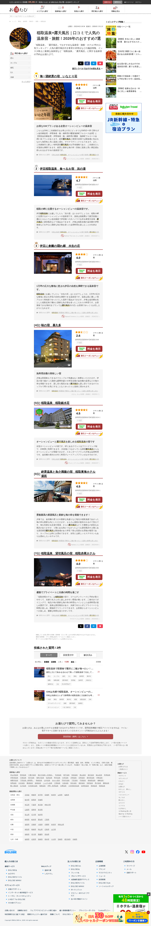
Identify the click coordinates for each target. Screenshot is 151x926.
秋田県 (53, 795)
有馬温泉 (13, 783)
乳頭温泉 (58, 775)
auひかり (11, 873)
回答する (107, 2)
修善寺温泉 (14, 780)
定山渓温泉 (14, 775)
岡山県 (40, 829)
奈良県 (53, 824)
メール (129, 869)
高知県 (47, 834)
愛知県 (40, 819)
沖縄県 (75, 839)
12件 (95, 88)
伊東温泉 (99, 778)
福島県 (66, 795)
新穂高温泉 (91, 780)
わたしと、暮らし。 (125, 789)
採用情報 (102, 879)
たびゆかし (122, 808)
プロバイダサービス (78, 876)
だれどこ (122, 781)
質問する (118, 2)
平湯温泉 (83, 780)
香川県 (33, 834)
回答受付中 (68, 655)
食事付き (50, 684)
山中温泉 (47, 780)
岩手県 (40, 795)
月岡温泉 (73, 778)
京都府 (33, 824)
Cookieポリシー (104, 910)
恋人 (12, 58)
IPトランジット (76, 889)
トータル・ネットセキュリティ (19, 896)
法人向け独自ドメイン (79, 899)
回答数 (53, 662)
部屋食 (73, 680)
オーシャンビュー (53, 707)
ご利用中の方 (128, 861)
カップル (13, 63)
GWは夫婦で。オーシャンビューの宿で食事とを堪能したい (78, 155)
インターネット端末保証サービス (20, 892)
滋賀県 (27, 824)
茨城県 (40, 800)
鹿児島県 (67, 839)
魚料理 (80, 680)
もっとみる (26, 81)
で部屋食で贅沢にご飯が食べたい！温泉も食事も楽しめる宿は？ (77, 312)
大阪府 (40, 824)
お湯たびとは (123, 766)
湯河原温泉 (90, 778)
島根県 (33, 829)
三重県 (47, 819)
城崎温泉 (100, 780)
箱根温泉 (42, 786)
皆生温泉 (73, 783)
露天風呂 (65, 680)
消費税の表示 (22, 910)
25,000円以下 (66, 684)
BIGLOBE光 (12, 870)
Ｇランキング (123, 778)
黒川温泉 (98, 783)
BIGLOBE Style (104, 883)
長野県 (33, 810)
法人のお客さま (74, 861)
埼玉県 (27, 805)
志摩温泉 (63, 786)
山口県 (53, 829)
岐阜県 (33, 819)
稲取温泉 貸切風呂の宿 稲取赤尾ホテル (68, 553)
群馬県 (33, 800)
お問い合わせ (10, 910)
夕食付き (88, 680)
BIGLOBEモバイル (15, 877)
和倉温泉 (39, 780)
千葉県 (33, 805)
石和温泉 (82, 778)
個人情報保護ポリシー (67, 910)
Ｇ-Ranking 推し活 (125, 811)
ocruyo (121, 784)
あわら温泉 (56, 780)
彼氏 (12, 68)
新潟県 (40, 810)
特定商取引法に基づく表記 (15, 914)
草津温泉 (107, 775)
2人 (11, 72)
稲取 (49, 680)
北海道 (27, 795)
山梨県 (27, 810)
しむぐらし (49, 873)
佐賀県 (33, 839)
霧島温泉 (106, 783)
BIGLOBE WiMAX (14, 880)
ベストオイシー (124, 795)
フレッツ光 (75, 872)
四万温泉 (31, 778)
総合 (72, 662)
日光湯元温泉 (32, 786)
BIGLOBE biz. (76, 866)
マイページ (130, 2)
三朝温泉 (57, 783)
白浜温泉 (22, 783)
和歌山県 (61, 824)
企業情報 (99, 861)
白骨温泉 (65, 778)
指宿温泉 (102, 786)
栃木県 (27, 800)
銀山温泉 (99, 775)
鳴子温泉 (66, 775)
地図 (80, 95)
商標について (55, 914)
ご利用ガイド (123, 769)
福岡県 (27, 839)
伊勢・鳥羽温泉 (53, 786)
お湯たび (122, 786)
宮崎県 (60, 839)
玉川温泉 (23, 786)
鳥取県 (27, 829)
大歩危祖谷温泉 (73, 786)
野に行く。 (122, 800)
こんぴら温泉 (47, 783)
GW (90, 699)
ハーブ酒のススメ (125, 816)
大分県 (53, 839)
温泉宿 (80, 703)
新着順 (46, 662)
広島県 (47, 829)
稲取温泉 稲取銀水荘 (55, 402)
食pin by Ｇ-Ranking (125, 814)
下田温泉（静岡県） (27, 780)
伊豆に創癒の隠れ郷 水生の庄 (60, 245)
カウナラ (122, 803)
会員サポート (131, 872)
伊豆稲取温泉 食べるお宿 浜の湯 (63, 168)
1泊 (58, 684)
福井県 (40, 815)
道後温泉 (38, 783)
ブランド (102, 869)
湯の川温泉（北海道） (45, 775)
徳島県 (27, 834)
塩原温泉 (49, 778)
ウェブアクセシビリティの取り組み (43, 910)
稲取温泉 (56, 680)
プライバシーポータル (87, 910)
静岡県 (82, 676)
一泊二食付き (66, 707)
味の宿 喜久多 (51, 325)
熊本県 (47, 839)
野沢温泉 (57, 778)
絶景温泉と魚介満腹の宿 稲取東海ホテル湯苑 (68, 473)
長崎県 (40, 839)
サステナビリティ (105, 872)
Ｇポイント (122, 775)
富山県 (27, 815)
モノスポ (122, 797)
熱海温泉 (94, 786)
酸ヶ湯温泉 (14, 786)
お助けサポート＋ (14, 889)
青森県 (33, 795)
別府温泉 (90, 783)
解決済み (88, 655)
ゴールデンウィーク (54, 703)
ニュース (102, 876)
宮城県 (47, 795)
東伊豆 (89, 676)
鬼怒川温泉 (40, 778)
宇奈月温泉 (65, 780)
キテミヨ (122, 792)
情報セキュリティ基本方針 (37, 914)
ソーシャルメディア (106, 886)
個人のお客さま (11, 861)
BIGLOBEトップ (69, 914)
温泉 (65, 703)
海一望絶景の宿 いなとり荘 (58, 76)
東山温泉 (83, 775)
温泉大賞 (48, 870)
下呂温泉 (74, 780)
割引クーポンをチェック (91, 108)
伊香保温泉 (14, 778)
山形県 (60, 795)
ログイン (138, 2)
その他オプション (14, 903)
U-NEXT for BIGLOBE (16, 899)
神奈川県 (48, 805)
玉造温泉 (65, 783)
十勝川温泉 (32, 775)
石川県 (33, 815)
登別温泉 (23, 775)
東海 (75, 676)
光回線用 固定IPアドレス (80, 879)
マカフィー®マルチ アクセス (80, 894)
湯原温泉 (82, 783)
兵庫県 (47, 824)
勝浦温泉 (30, 783)
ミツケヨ (122, 805)
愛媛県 (40, 834)
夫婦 (12, 77)
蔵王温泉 (91, 775)
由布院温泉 (85, 786)
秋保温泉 (74, 775)
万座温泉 (23, 778)
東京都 (40, 805)
